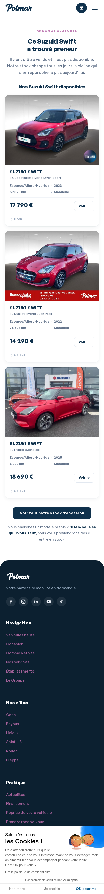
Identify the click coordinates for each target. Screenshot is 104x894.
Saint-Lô (14, 741)
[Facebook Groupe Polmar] (11, 601)
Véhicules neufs (20, 634)
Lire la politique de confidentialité (27, 872)
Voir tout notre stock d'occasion (52, 513)
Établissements (20, 671)
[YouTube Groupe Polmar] (49, 601)
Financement (17, 803)
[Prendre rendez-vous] (81, 8)
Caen (11, 714)
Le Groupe (15, 680)
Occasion (14, 644)
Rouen (11, 751)
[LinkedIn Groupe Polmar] (36, 601)
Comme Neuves (20, 653)
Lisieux (12, 732)
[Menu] (95, 8)
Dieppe (12, 760)
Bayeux (12, 723)
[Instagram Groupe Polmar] (23, 601)
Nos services (17, 662)
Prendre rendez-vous (25, 821)
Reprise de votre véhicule (29, 812)
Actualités (15, 794)
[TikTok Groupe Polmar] (61, 601)
